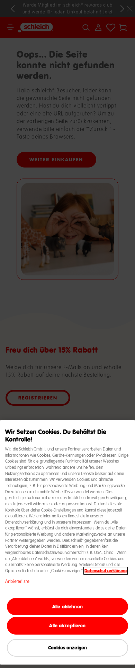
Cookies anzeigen (67, 647)
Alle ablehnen (67, 606)
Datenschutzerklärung (105, 571)
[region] (67, 542)
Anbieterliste (17, 581)
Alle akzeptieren (67, 625)
